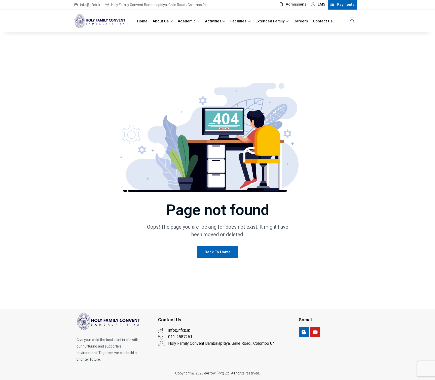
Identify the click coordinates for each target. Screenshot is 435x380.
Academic (187, 21)
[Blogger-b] (304, 332)
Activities (213, 21)
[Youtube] (315, 332)
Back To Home (218, 252)
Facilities (238, 21)
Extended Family (270, 21)
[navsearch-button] (352, 21)
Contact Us (323, 21)
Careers (301, 21)
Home (142, 21)
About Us (161, 21)
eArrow (210, 373)
